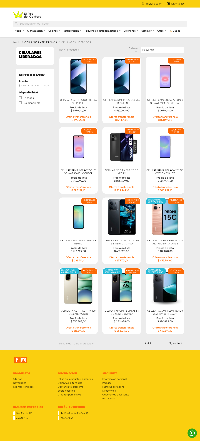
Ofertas (17, 379)
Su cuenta (109, 373)
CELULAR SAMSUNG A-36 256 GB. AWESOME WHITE (165, 172)
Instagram (23, 360)
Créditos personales (69, 394)
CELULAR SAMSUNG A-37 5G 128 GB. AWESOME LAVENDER (78, 172)
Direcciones (109, 390)
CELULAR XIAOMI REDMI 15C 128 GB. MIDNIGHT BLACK (165, 312)
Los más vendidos (23, 386)
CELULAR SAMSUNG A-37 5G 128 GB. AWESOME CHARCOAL (165, 101)
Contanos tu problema (70, 386)
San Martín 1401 (24, 413)
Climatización (35, 30)
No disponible (31, 103)
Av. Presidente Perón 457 (74, 413)
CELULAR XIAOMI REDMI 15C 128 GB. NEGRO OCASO (122, 242)
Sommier (146, 30)
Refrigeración (71, 30)
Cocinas (53, 30)
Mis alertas (108, 398)
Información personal (114, 379)
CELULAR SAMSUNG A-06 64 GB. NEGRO (78, 242)
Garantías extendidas (70, 383)
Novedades (19, 383)
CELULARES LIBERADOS (30, 54)
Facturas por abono (113, 386)
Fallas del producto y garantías (75, 379)
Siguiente (176, 343)
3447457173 (22, 418)
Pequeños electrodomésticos (101, 30)
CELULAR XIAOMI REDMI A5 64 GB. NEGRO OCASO (122, 312)
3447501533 (66, 418)
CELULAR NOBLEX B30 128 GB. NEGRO (121, 172)
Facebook (17, 360)
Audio (18, 30)
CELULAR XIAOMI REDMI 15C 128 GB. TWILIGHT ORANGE (165, 242)
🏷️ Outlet (174, 30)
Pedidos (107, 383)
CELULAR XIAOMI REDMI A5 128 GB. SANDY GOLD (78, 312)
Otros (160, 30)
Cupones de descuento (115, 394)
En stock (28, 98)
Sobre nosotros (66, 390)
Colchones (130, 30)
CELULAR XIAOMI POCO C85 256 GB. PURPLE (78, 101)
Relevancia (162, 50)
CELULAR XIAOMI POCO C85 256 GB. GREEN (121, 101)
